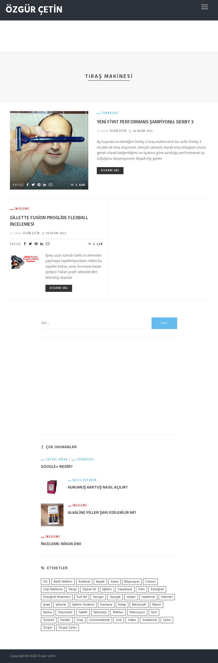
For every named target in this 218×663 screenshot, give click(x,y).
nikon (156, 605)
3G (45, 582)
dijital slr (89, 589)
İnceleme (22, 208)
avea (114, 582)
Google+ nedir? (57, 466)
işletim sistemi (83, 605)
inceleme (148, 597)
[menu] (204, 6)
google (115, 597)
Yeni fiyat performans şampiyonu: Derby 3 (145, 121)
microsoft (139, 605)
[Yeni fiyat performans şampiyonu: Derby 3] (49, 150)
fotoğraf (157, 589)
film (141, 589)
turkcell (48, 620)
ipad (46, 605)
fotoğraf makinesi (57, 597)
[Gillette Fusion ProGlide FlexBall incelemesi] (25, 260)
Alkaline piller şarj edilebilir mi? (102, 512)
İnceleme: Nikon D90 (61, 544)
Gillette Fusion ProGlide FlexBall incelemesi (49, 220)
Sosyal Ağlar (57, 459)
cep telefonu (53, 589)
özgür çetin (67, 628)
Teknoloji (110, 113)
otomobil (65, 612)
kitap (122, 605)
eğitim (107, 589)
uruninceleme (99, 620)
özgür (48, 628)
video (132, 620)
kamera (106, 605)
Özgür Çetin (118, 130)
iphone (61, 605)
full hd (82, 597)
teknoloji (100, 612)
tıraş (79, 620)
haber (131, 597)
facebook (125, 589)
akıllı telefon (62, 582)
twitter (65, 620)
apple (100, 582)
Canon (150, 582)
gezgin (98, 597)
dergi (73, 589)
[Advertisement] (109, 34)
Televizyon (137, 612)
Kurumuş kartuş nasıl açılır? (98, 487)
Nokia (47, 612)
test (154, 612)
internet (167, 597)
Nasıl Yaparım (85, 480)
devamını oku (110, 170)
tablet (82, 612)
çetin (167, 620)
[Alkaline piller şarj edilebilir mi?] (52, 515)
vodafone (149, 620)
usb (119, 620)
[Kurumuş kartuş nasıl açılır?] (52, 486)
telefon (118, 612)
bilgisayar (131, 582)
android (84, 582)
